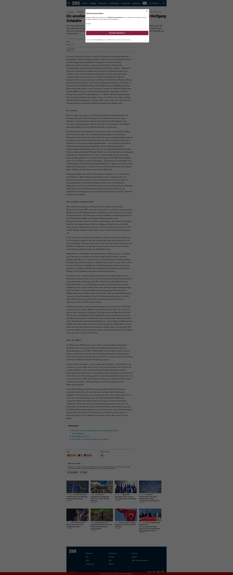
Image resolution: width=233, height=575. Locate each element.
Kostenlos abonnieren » (117, 33)
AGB (109, 39)
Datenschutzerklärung (97, 39)
